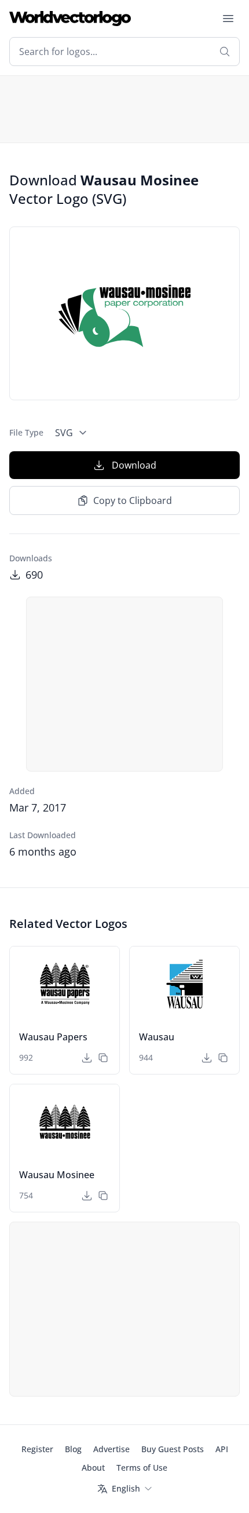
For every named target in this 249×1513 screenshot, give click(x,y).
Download (134, 465)
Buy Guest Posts (172, 1448)
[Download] (87, 1058)
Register (37, 1448)
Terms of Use (141, 1467)
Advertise (111, 1448)
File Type (26, 432)
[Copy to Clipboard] (103, 1058)
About (93, 1467)
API (221, 1448)
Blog (73, 1448)
